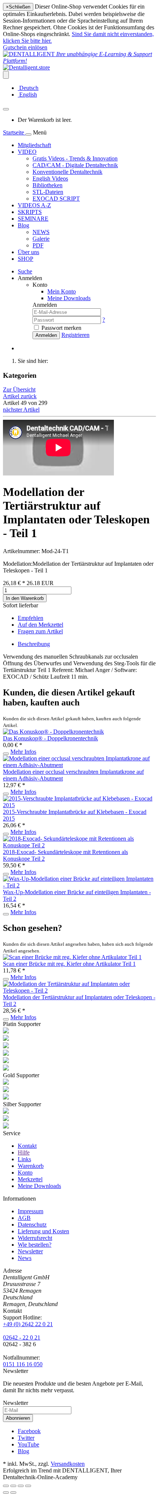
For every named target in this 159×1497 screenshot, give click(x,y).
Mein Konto (61, 291)
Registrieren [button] (75, 335)
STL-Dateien (48, 192)
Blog (23, 225)
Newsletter (30, 1251)
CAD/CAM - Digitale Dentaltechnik (75, 165)
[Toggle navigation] (28, 134)
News (24, 1258)
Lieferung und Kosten (43, 1231)
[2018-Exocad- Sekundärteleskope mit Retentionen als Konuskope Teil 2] (79, 845)
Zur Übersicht (19, 389)
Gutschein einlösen (25, 47)
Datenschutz (32, 1224)
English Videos (50, 178)
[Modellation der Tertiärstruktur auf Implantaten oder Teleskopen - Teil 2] (79, 990)
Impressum (30, 1211)
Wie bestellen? (34, 1244)
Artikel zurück (20, 396)
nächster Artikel (21, 409)
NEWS (41, 232)
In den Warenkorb (25, 598)
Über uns (28, 252)
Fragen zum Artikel (40, 631)
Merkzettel (30, 1179)
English (27, 94)
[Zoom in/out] (28, 1486)
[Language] (6, 75)
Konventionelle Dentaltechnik (67, 172)
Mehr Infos (23, 751)
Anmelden (46, 335)
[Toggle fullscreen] (21, 1486)
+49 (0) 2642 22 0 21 (28, 1324)
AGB (24, 1218)
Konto (25, 1172)
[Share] (13, 1486)
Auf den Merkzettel (40, 624)
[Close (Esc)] (6, 1486)
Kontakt (27, 1146)
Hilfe (24, 1152)
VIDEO (27, 152)
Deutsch (28, 88)
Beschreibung (34, 644)
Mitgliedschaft (34, 145)
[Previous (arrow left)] (6, 1492)
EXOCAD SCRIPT (56, 198)
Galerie (41, 239)
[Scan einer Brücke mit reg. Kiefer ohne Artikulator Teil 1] (72, 957)
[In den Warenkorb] (6, 754)
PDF (38, 245)
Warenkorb (31, 1166)
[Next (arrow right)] (13, 1492)
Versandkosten (68, 1464)
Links (24, 1159)
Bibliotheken (47, 185)
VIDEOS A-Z (34, 205)
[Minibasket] (6, 109)
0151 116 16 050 (23, 1364)
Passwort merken (61, 328)
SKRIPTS (30, 212)
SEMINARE (33, 218)
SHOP (25, 259)
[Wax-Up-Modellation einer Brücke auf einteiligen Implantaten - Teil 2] (79, 885)
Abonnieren (18, 1418)
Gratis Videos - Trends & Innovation (75, 158)
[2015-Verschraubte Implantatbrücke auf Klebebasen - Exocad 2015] (79, 805)
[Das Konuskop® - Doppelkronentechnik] (53, 731)
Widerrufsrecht (35, 1238)
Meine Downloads (39, 1186)
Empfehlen (30, 618)
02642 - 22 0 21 (21, 1337)
